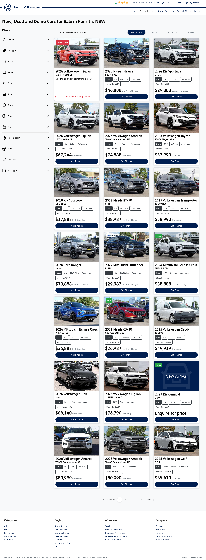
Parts (57, 546)
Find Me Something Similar (77, 96)
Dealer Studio (196, 557)
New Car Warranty (114, 529)
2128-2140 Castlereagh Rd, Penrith (182, 2)
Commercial (10, 536)
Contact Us (161, 526)
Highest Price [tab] (172, 32)
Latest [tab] (154, 32)
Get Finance (126, 96)
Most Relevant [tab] (136, 32)
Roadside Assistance (115, 533)
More (195, 11)
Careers (159, 533)
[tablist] (163, 32)
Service (168, 11)
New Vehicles (146, 11)
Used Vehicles (61, 536)
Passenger (9, 533)
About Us (160, 529)
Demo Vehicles (62, 533)
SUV (6, 529)
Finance (58, 539)
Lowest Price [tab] (190, 32)
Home (135, 11)
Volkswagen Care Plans (116, 536)
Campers (8, 539)
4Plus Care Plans (113, 539)
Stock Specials (61, 526)
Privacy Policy (162, 539)
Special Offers (184, 11)
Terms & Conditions (165, 536)
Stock (160, 11)
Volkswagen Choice (64, 543)
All (5, 526)
